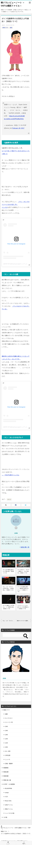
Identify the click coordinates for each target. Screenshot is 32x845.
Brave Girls (8, 800)
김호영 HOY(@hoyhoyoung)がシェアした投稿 (16, 264)
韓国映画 (5, 767)
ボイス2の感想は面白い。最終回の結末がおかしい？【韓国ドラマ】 (23, 589)
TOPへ (24, 843)
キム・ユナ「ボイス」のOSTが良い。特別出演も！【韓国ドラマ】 (8, 588)
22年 (6, 739)
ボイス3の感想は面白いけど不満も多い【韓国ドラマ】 (8, 571)
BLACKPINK (8, 788)
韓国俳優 (5, 776)
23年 (6, 734)
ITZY (6, 796)
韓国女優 (5, 772)
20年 (6, 747)
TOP (15, 827)
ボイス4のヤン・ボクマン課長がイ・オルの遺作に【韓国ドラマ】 (23, 571)
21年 (6, 743)
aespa (7, 792)
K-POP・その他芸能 (9, 784)
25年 (6, 726)
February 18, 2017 (18, 128)
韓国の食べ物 (7, 780)
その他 (5, 817)
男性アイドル (9, 809)
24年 (6, 730)
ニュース (7, 759)
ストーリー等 (9, 722)
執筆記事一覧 (25, 547)
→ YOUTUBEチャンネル (10, 475)
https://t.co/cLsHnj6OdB (17, 116)
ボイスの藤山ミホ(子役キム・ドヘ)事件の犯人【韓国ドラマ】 (8, 607)
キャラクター (9, 718)
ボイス (9, 499)
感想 (11, 27)
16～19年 (7, 751)
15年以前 (7, 755)
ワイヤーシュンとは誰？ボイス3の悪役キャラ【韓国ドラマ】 (23, 607)
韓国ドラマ (5, 27)
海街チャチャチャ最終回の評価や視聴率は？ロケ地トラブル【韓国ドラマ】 (24, 620)
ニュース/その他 (9, 813)
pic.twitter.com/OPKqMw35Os (14, 119)
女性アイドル (9, 805)
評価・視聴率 (9, 763)
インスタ (5, 207)
